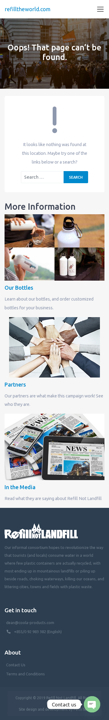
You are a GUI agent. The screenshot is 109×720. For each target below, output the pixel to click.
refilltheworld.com (28, 9)
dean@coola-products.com (30, 622)
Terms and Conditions (25, 674)
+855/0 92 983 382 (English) (38, 631)
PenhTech (82, 709)
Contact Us (15, 665)
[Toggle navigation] (100, 9)
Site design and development (43, 709)
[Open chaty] (92, 704)
